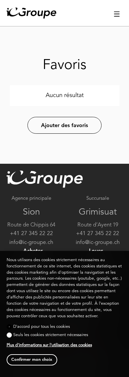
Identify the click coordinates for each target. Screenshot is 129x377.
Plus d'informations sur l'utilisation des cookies (49, 345)
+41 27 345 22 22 (31, 233)
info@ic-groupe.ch (31, 242)
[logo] (31, 13)
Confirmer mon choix (31, 360)
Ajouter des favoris (64, 125)
